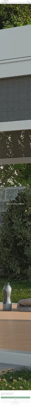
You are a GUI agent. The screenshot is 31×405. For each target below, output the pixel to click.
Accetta (15, 397)
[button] (29, 391)
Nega (15, 399)
